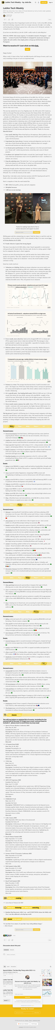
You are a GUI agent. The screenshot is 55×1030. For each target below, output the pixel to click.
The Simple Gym (10, 708)
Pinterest (8, 562)
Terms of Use (34, 1000)
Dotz (7, 603)
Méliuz (7, 619)
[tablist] (9, 949)
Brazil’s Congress (10, 450)
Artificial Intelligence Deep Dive (10, 972)
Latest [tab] (8, 966)
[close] (40, 976)
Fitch (7, 445)
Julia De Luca (9, 15)
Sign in (51, 2)
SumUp (8, 648)
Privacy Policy (37, 1001)
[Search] (35, 2)
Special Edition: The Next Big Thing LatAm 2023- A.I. (19, 970)
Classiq (8, 480)
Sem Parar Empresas (11, 695)
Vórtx (7, 473)
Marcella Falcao (7, 131)
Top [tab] (4, 966)
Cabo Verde (9, 558)
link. (37, 46)
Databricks (9, 657)
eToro (7, 652)
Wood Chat (9, 678)
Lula (7, 628)
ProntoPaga (9, 553)
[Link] (1, 46)
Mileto (7, 493)
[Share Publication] (38, 2)
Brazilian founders (11, 456)
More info (8, 742)
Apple (7, 596)
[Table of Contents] (1, 515)
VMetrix (8, 484)
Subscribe (43, 2)
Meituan (8, 512)
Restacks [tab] (12, 949)
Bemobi (8, 525)
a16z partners (9, 521)
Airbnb (8, 544)
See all (5, 1000)
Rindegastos (9, 704)
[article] (27, 973)
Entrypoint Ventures (11, 569)
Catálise (8, 440)
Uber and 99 (9, 624)
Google (8, 535)
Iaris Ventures (9, 633)
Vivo (7, 590)
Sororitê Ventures (10, 641)
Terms (30, 1020)
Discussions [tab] (13, 966)
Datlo (7, 489)
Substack (21, 1027)
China (7, 548)
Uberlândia (9, 530)
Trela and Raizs (10, 689)
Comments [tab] (6, 949)
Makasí (8, 466)
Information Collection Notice (27, 1001)
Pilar (7, 498)
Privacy (26, 1020)
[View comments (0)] (9, 19)
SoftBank (8, 539)
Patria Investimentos (11, 434)
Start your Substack (24, 1023)
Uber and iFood (10, 585)
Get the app (34, 1023)
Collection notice (36, 1020)
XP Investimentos (10, 684)
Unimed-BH (9, 671)
